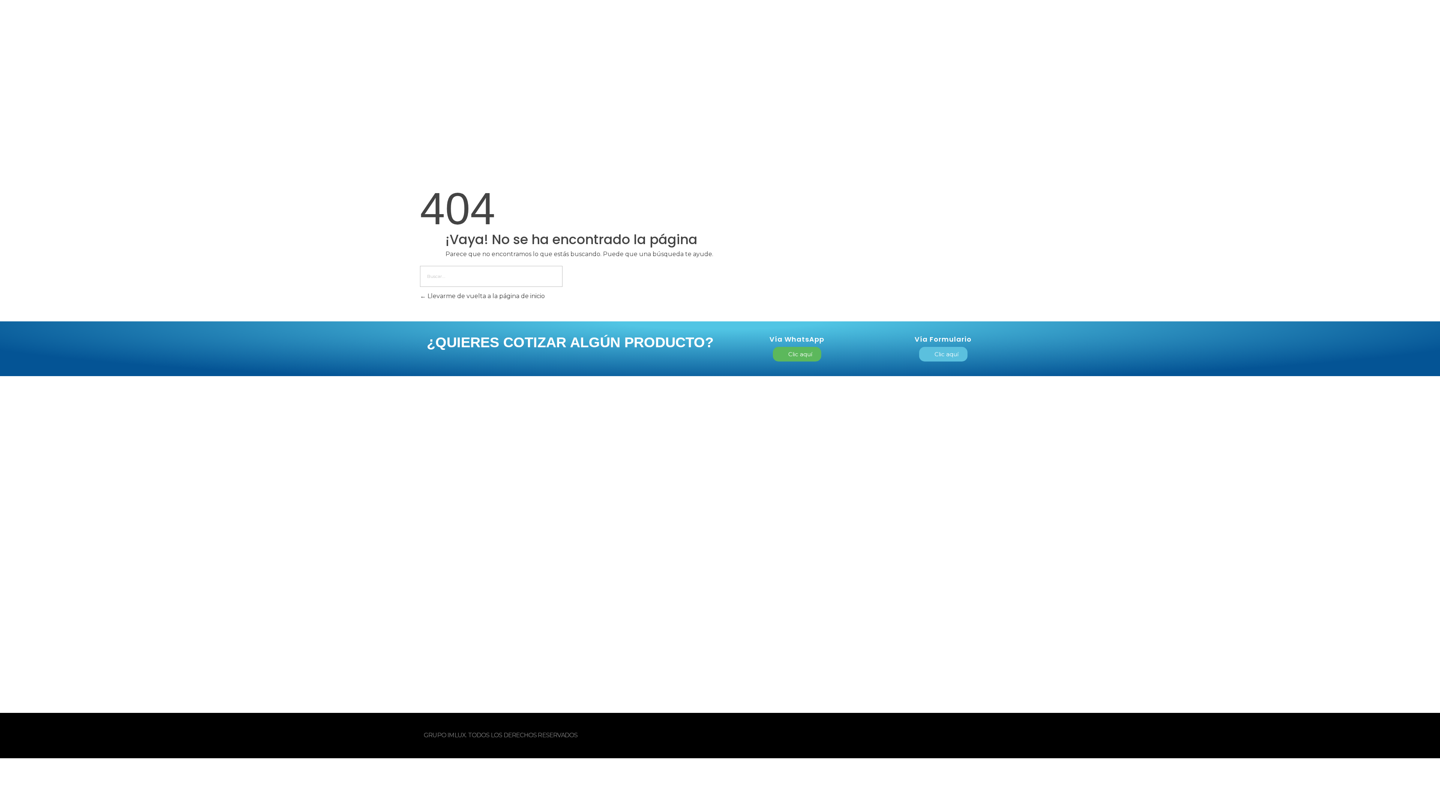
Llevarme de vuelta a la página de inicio (485, 296)
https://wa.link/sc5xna (866, 512)
